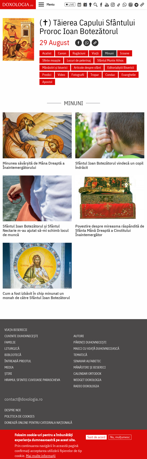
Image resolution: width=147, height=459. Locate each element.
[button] (46, 4)
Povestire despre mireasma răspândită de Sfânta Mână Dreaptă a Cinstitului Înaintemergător (109, 230)
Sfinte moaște (51, 60)
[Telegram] (136, 4)
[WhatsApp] (124, 4)
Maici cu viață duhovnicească (96, 349)
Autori (79, 336)
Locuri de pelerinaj (79, 60)
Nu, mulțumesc (120, 437)
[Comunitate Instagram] (130, 4)
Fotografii (78, 75)
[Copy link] (95, 42)
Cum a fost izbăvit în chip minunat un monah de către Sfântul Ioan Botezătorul (36, 295)
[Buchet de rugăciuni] (90, 4)
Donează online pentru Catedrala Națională (38, 423)
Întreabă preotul (17, 361)
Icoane (124, 53)
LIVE (71, 4)
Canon (62, 53)
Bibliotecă (12, 355)
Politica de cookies (19, 416)
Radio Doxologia (86, 386)
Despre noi (12, 410)
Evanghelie (129, 75)
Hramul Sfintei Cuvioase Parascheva (32, 380)
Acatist (46, 53)
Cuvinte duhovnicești (21, 336)
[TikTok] (118, 4)
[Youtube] (106, 4)
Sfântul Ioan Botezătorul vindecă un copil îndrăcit (109, 165)
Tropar (95, 75)
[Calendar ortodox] (79, 4)
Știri (8, 374)
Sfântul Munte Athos (110, 60)
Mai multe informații (41, 455)
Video (61, 75)
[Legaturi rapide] (142, 4)
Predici (46, 75)
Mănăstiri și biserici (54, 67)
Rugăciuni (79, 53)
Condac (110, 75)
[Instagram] (112, 4)
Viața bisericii (15, 330)
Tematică (80, 355)
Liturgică (11, 349)
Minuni (109, 53)
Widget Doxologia (87, 380)
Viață (95, 53)
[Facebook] (101, 4)
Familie (10, 342)
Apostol (47, 82)
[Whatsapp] (86, 42)
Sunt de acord (96, 437)
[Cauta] (95, 4)
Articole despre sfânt (87, 67)
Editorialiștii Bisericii (120, 67)
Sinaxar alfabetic (87, 361)
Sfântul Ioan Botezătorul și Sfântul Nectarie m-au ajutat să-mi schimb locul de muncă (36, 230)
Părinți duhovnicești (90, 342)
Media (8, 367)
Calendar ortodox (87, 374)
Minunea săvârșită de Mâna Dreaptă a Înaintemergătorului (34, 165)
